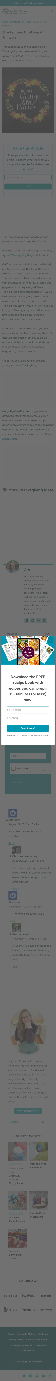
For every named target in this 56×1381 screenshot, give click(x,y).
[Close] (50, 640)
